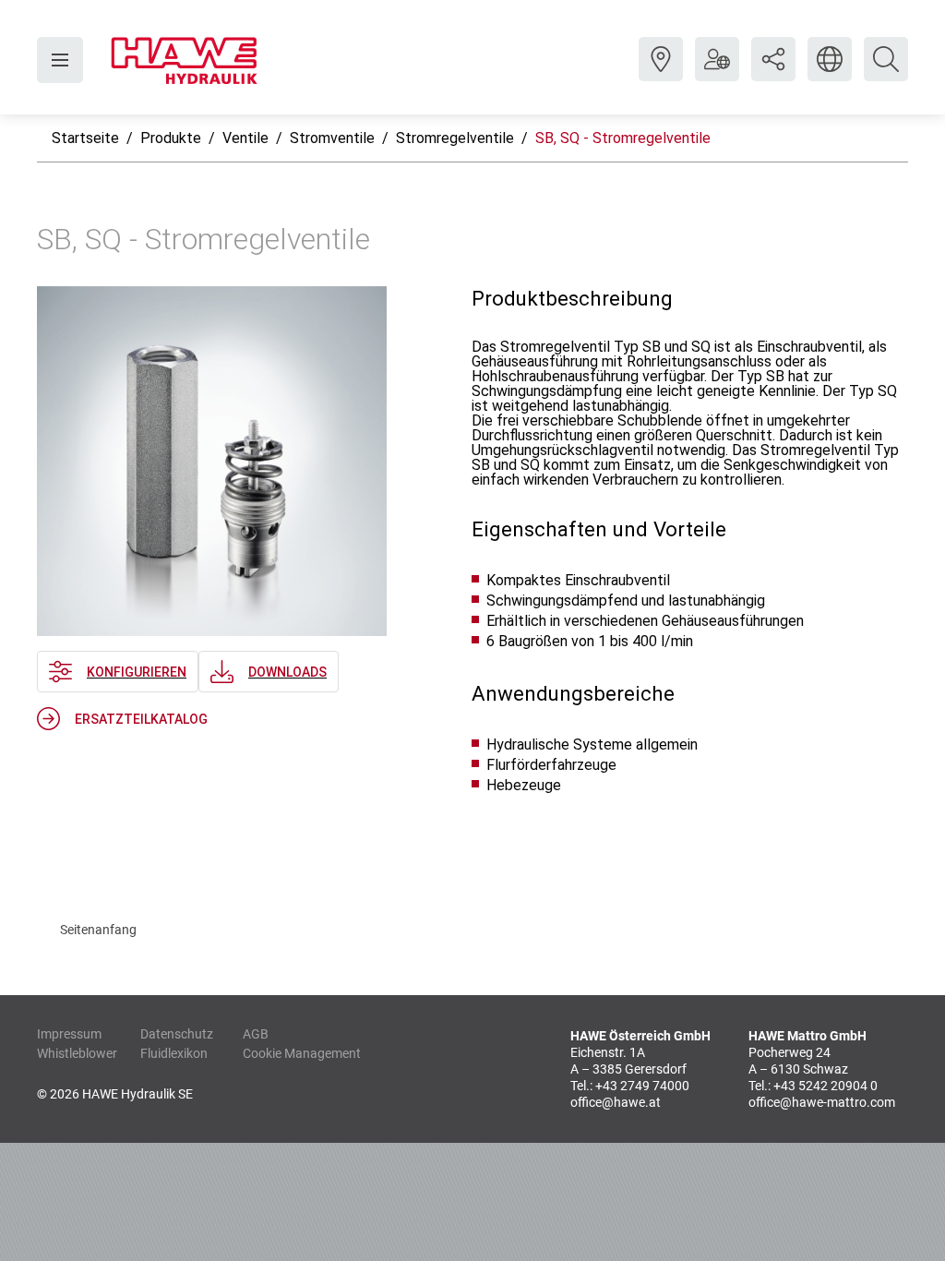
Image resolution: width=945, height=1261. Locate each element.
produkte (170, 138)
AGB (256, 1033)
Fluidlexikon (174, 1053)
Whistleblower (77, 1053)
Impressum (69, 1033)
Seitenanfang (98, 929)
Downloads (287, 672)
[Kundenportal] (717, 73)
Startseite (85, 138)
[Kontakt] (661, 73)
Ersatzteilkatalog (141, 719)
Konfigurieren (136, 672)
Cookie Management (302, 1053)
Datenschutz (176, 1033)
